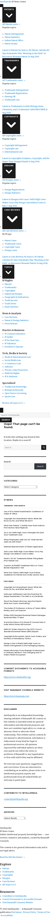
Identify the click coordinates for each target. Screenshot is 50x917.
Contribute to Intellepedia (14, 896)
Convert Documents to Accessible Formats (22, 899)
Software (9, 367)
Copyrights (11, 117)
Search (6, 420)
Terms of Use (43, 912)
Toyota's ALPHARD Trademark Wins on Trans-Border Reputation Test (24, 567)
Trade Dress (10, 303)
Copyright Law (11, 148)
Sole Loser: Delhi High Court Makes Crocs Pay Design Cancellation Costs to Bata (23, 553)
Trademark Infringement (16, 90)
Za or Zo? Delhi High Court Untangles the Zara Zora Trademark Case (24, 534)
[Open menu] (1, 5)
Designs (9, 165)
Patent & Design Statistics (17, 320)
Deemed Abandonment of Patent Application (23, 547)
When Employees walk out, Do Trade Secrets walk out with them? (23, 541)
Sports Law (10, 396)
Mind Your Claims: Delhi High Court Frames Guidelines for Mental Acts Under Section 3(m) (24, 574)
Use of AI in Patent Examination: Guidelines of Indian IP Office (23, 512)
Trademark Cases (13, 244)
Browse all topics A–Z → (13, 403)
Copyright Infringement (16, 145)
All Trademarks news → (13, 80)
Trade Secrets (11, 300)
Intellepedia (5, 1)
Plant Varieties (11, 307)
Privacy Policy (29, 912)
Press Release (11, 323)
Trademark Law (12, 100)
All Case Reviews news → (14, 231)
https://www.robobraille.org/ (17, 677)
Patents (9, 9)
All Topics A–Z (9, 884)
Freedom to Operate (14, 347)
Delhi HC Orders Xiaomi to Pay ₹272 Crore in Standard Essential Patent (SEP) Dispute (23, 630)
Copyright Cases (12, 247)
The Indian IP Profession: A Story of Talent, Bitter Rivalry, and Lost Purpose (25, 609)
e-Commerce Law (13, 363)
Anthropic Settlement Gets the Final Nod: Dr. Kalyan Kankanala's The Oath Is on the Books (23, 595)
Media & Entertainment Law (18, 357)
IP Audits (9, 337)
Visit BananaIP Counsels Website (17, 902)
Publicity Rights (12, 373)
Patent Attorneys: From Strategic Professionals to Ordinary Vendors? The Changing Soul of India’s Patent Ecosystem (24, 652)
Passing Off (10, 96)
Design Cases (11, 250)
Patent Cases (11, 240)
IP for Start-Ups (12, 340)
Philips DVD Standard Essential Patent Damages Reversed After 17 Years (24, 616)
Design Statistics (12, 193)
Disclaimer (16, 912)
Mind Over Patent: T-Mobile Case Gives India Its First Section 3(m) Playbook (24, 526)
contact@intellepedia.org (16, 799)
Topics (8, 267)
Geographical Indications (17, 297)
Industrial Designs (13, 294)
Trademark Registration (16, 93)
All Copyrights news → (13, 135)
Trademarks (11, 60)
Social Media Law (13, 360)
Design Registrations (15, 189)
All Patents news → (11, 24)
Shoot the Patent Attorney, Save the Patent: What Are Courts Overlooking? (23, 602)
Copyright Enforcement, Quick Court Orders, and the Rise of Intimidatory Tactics (25, 637)
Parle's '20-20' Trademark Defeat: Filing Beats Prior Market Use (23, 559)
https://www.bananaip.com (16, 696)
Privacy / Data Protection (16, 370)
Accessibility (7, 915)
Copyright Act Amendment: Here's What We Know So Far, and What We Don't (23, 520)
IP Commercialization (15, 334)
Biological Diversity (14, 390)
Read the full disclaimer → (12, 857)
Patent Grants (11, 43)
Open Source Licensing (15, 393)
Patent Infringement (14, 34)
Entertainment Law (14, 152)
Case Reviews (12, 210)
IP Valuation (10, 343)
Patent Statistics (12, 37)
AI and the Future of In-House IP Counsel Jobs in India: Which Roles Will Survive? (24, 623)
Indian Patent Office (14, 40)
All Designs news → (11, 180)
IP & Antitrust (11, 376)
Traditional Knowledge (16, 387)
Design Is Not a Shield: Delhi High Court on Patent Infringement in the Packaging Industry (24, 644)
